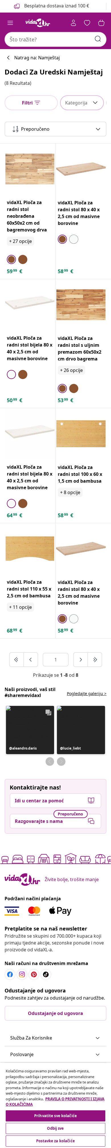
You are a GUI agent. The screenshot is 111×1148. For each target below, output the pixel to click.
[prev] (31, 659)
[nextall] (95, 659)
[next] (81, 659)
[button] (30, 730)
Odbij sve (55, 1128)
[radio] (11, 259)
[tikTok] (46, 974)
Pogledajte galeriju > (86, 693)
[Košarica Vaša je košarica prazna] (101, 23)
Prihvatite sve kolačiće (55, 1115)
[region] (55, 1105)
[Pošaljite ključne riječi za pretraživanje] (97, 38)
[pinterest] (34, 974)
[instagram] (22, 974)
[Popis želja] (87, 23)
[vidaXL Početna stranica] (38, 23)
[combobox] (55, 39)
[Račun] (73, 23)
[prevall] (17, 659)
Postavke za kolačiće (55, 1140)
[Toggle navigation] (10, 23)
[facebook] (10, 974)
